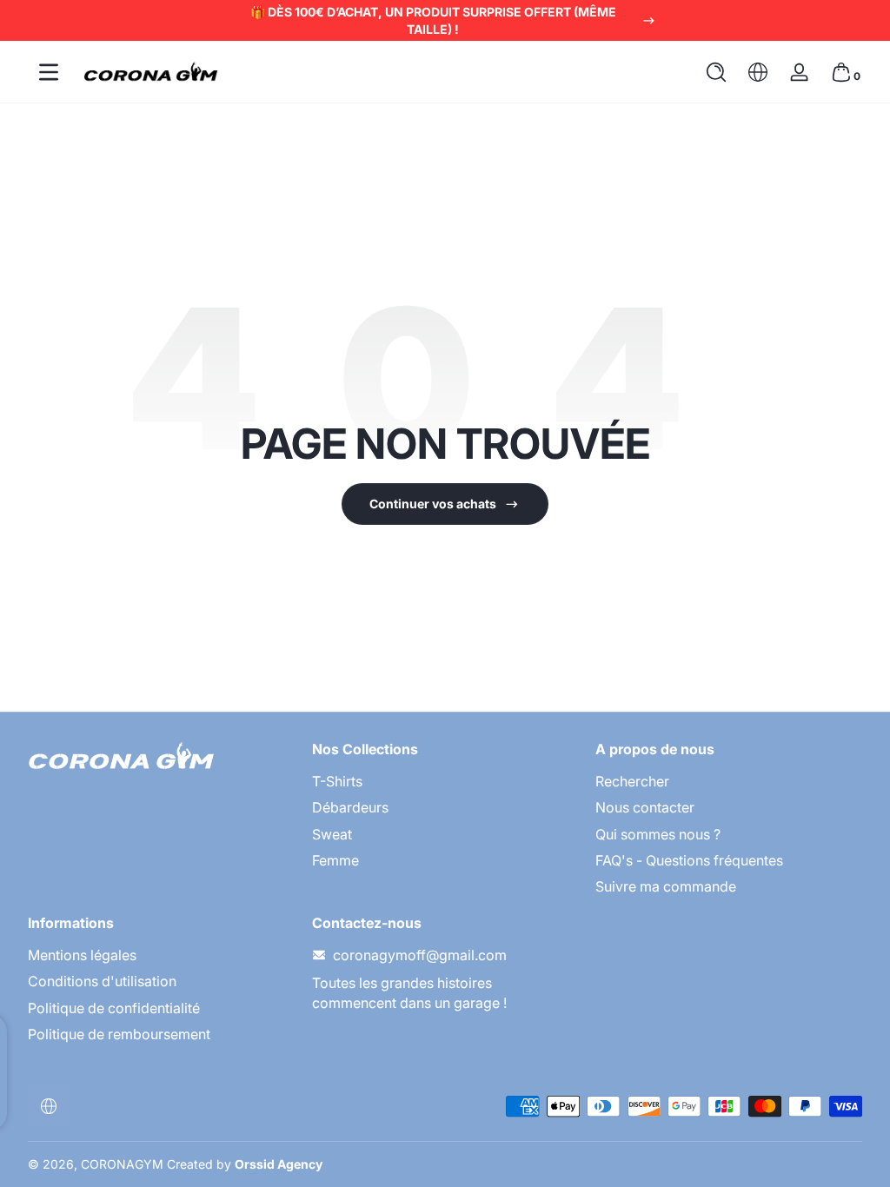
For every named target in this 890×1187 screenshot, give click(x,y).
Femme (335, 860)
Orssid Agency (278, 1164)
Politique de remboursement (119, 1034)
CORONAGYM (122, 1164)
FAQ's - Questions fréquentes (689, 860)
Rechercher (632, 781)
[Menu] (49, 72)
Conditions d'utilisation (102, 981)
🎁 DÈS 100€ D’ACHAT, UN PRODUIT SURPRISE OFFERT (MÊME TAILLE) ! (433, 20)
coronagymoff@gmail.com (420, 955)
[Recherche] (716, 72)
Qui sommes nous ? (658, 834)
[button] (716, 72)
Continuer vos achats (432, 503)
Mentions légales (82, 955)
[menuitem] (445, 781)
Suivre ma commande (665, 886)
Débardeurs (350, 807)
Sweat (332, 834)
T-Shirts (337, 781)
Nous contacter (644, 807)
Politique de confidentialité (114, 1008)
